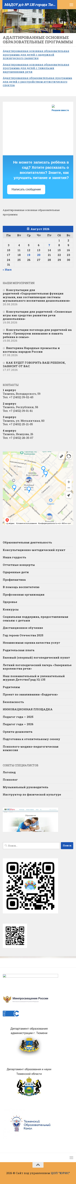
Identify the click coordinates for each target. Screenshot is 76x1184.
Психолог (10, 779)
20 (38, 255)
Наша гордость (14, 557)
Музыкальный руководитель (25, 787)
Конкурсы (11, 609)
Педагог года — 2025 (18, 717)
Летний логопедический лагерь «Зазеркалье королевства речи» (37, 666)
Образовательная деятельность (27, 542)
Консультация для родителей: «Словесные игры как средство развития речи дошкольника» (37, 315)
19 (28, 255)
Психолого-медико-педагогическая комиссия (30, 748)
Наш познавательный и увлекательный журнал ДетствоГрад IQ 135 (34, 678)
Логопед (9, 772)
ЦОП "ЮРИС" (60, 1173)
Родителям (11, 687)
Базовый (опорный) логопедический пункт (36, 657)
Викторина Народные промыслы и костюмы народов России (31, 349)
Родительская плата (18, 650)
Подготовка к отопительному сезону (31, 739)
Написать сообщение (26, 189)
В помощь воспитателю (21, 587)
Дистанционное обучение (23, 628)
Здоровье (10, 602)
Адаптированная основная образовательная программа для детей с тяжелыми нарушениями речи (36, 68)
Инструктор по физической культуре (32, 794)
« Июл (7, 269)
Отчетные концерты (19, 565)
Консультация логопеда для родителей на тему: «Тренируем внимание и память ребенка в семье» (37, 333)
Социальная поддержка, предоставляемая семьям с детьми (35, 618)
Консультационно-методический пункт (34, 550)
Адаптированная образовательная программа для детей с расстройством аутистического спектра (37, 81)
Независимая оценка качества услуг (31, 642)
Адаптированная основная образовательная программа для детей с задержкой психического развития (36, 54)
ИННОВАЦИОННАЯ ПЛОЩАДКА (28, 709)
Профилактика (14, 579)
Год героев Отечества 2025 (23, 635)
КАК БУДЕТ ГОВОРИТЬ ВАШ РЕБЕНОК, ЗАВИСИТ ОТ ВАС (34, 364)
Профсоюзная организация (23, 594)
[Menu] (71, 4)
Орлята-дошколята (17, 731)
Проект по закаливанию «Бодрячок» (30, 694)
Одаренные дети (16, 572)
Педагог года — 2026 (18, 724)
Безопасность (13, 702)
